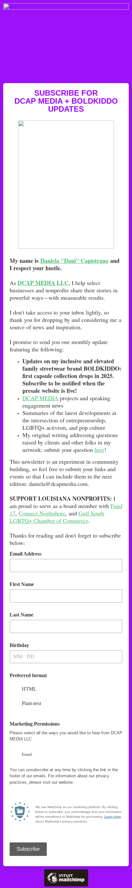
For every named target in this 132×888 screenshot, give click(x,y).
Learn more (112, 816)
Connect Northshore (42, 513)
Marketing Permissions (37, 723)
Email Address (28, 553)
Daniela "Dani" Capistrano (74, 260)
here (99, 449)
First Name (22, 584)
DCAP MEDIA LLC (43, 283)
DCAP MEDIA (40, 398)
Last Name (21, 614)
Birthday (19, 645)
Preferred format (28, 675)
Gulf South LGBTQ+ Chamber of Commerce (57, 516)
